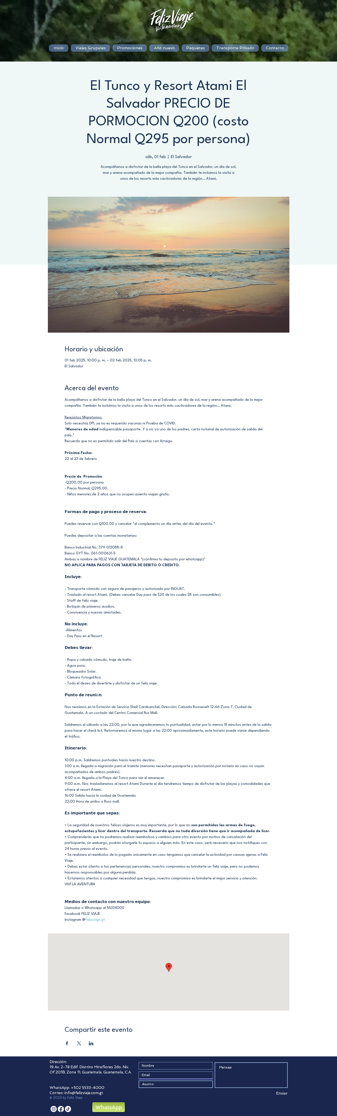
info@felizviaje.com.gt (83, 1093)
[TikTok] (68, 1109)
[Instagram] (54, 1109)
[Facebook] (61, 1109)
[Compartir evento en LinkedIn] (91, 1043)
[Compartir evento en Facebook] (67, 1043)
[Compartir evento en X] (79, 1043)
